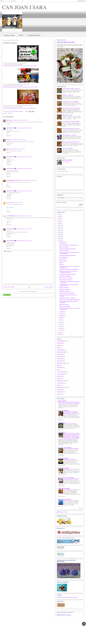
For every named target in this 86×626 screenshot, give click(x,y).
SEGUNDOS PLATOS (61, 387)
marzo (61, 326)
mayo (61, 322)
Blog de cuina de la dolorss (64, 499)
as (6, 202)
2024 (59, 216)
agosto (61, 317)
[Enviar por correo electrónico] (28, 111)
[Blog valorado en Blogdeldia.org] (60, 554)
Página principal (9, 35)
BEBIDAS (59, 345)
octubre (61, 313)
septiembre (62, 315)
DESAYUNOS (60, 358)
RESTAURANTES (60, 383)
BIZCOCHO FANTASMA (64, 289)
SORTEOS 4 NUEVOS (64, 250)
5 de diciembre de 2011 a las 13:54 (24, 128)
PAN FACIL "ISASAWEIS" (67, 148)
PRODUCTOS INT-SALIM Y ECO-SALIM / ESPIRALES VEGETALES (68, 272)
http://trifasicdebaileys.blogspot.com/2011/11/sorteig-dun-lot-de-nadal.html (20, 65)
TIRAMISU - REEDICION (67, 95)
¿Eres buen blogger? (60, 556)
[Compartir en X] (31, 111)
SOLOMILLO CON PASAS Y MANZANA (70, 108)
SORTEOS (10, 113)
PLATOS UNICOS (60, 374)
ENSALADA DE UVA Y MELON (65, 279)
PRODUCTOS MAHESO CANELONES (67, 255)
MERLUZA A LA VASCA (67, 115)
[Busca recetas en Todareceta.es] (62, 512)
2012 (59, 238)
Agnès (7, 149)
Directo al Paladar (62, 400)
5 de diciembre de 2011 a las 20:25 (24, 156)
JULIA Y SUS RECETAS (63, 410)
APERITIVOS (59, 343)
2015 (59, 232)
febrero (61, 328)
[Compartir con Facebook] (32, 111)
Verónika (8, 139)
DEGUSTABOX (60, 356)
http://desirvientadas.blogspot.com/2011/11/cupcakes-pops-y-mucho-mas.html (20, 87)
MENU (58, 365)
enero (61, 330)
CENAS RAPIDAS (60, 349)
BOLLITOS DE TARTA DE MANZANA (70, 448)
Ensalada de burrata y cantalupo (69, 423)
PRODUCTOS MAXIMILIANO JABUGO (67, 248)
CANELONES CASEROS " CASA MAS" (67, 298)
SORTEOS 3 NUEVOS (64, 304)
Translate (80, 197)
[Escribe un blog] (30, 111)
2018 (59, 227)
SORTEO (61, 262)
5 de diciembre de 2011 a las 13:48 (20, 120)
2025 (59, 214)
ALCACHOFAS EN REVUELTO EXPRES (70, 121)
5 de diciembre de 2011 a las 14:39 (17, 149)
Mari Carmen (9, 120)
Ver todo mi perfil (66, 161)
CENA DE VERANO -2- (68, 489)
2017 (59, 229)
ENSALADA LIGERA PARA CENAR (66, 42)
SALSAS (58, 385)
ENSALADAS (59, 360)
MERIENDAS (59, 367)
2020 (59, 223)
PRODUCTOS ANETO (64, 247)
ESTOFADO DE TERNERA (65, 276)
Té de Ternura (61, 432)
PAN (58, 369)
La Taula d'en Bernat (10, 215)
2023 (59, 218)
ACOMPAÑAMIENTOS (61, 341)
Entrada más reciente (8, 287)
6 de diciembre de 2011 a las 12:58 (24, 240)
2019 (59, 225)
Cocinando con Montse (63, 468)
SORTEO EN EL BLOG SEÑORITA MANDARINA (69, 299)
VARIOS (58, 394)
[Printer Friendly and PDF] (7, 295)
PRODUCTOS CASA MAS (64, 306)
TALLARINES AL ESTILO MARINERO (70, 101)
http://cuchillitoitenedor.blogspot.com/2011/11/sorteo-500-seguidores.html (19, 108)
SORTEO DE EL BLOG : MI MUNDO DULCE (68, 245)
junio (61, 320)
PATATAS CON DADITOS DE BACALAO (70, 128)
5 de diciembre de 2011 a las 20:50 (28, 180)
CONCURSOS (60, 354)
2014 (59, 234)
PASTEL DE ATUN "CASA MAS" (66, 277)
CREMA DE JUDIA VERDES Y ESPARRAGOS (69, 269)
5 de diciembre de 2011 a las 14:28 (18, 139)
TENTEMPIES (60, 391)
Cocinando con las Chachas (64, 447)
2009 (59, 334)
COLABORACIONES (33, 35)
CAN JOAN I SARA (24, 7)
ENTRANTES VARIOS (61, 363)
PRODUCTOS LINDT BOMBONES (66, 293)
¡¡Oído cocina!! (61, 422)
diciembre (62, 241)
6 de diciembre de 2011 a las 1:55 (15, 202)
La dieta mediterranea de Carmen (13, 180)
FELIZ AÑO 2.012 (63, 243)
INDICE (21, 35)
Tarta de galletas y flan (68, 469)
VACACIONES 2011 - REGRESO (69, 135)
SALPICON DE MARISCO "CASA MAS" (67, 274)
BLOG (58, 347)
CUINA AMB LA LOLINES (63, 488)
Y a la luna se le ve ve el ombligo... (66, 477)
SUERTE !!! (61, 264)
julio (60, 319)
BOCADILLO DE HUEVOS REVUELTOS (70, 142)
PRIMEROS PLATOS (61, 380)
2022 (59, 219)
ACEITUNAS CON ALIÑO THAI (69, 459)
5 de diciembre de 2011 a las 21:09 (24, 191)
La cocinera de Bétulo (63, 458)
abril (61, 324)
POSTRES (59, 376)
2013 (59, 236)
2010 (59, 332)
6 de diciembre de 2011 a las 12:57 (24, 229)
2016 (59, 230)
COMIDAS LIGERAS (61, 352)
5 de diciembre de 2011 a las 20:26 (24, 168)
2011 (59, 240)
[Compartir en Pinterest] (33, 111)
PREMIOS (59, 378)
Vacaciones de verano (67, 500)
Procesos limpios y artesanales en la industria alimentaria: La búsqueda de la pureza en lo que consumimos (71, 413)
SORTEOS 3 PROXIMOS (64, 291)
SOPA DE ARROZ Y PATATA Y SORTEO (70, 88)
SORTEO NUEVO (63, 261)
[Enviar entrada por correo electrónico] (26, 111)
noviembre (62, 311)
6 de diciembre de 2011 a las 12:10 (23, 215)
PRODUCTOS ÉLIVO (63, 287)
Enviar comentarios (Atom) (30, 291)
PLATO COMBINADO (61, 372)
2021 (59, 221)
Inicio (29, 287)
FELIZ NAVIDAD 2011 (64, 257)
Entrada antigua (48, 287)
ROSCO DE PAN (62, 259)
